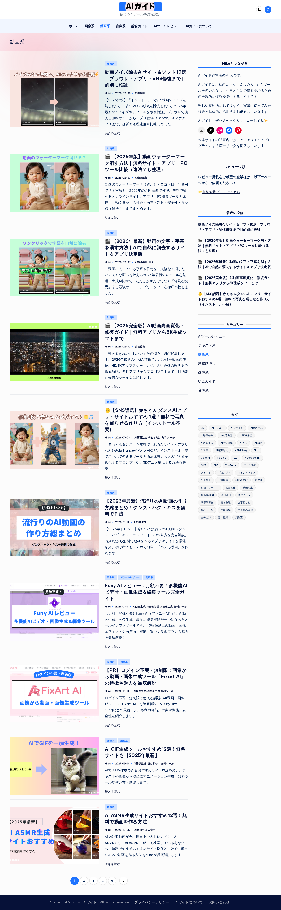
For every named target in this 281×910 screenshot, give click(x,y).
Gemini (205, 458)
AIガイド (90, 902)
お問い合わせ (219, 902)
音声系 (203, 390)
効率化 (258, 480)
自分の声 (206, 517)
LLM (236, 458)
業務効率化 (206, 363)
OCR (203, 465)
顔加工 (239, 517)
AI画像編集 (226, 443)
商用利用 (226, 495)
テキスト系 (206, 345)
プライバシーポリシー (151, 902)
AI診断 (258, 443)
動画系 (110, 63)
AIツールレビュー (130, 577)
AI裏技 (243, 443)
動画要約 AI (207, 495)
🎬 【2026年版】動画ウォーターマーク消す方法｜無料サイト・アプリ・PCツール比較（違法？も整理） (146, 163)
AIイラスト (217, 428)
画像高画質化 (245, 510)
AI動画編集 (141, 177)
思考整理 (226, 502)
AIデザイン (237, 428)
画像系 (110, 577)
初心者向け (154, 437)
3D (202, 428)
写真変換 (223, 480)
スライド (206, 473)
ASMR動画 (241, 450)
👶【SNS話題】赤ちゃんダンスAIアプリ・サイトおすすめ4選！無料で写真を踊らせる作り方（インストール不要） (234, 299)
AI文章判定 (226, 435)
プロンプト (224, 473)
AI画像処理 (153, 606)
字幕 (151, 262)
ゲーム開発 (250, 465)
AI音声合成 (221, 450)
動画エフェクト (209, 487)
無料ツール (168, 437)
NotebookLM (252, 458)
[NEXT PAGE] (123, 881)
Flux (256, 450)
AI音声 (152, 830)
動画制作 (231, 487)
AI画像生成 (166, 606)
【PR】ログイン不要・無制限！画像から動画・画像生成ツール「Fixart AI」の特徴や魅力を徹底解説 (146, 676)
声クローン (244, 495)
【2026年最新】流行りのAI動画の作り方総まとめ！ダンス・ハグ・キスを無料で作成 (146, 507)
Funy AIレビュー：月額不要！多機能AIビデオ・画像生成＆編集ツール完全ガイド (146, 592)
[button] (123, 881)
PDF (216, 465)
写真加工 (206, 480)
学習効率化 (207, 502)
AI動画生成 (140, 437)
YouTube (230, 465)
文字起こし (244, 502)
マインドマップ (246, 473)
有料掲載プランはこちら (221, 192)
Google (221, 458)
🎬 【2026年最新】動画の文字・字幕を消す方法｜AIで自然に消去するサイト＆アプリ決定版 (145, 247)
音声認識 (223, 517)
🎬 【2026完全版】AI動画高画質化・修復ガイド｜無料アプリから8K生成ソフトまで (146, 332)
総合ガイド (206, 381)
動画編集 (140, 93)
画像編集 (226, 510)
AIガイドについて (189, 902)
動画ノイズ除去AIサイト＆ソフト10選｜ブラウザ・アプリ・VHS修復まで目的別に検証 (145, 78)
